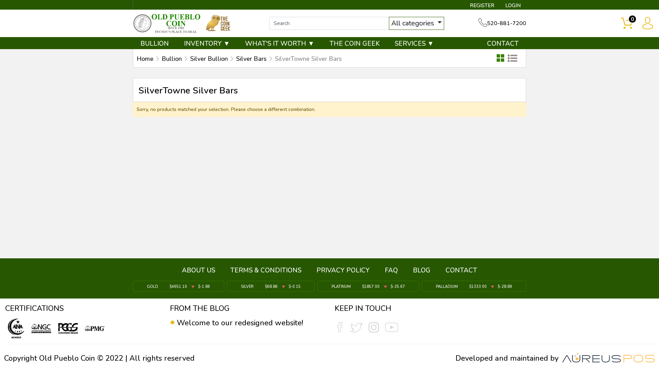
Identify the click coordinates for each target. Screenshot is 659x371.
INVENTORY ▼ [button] (207, 43)
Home (145, 59)
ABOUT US (198, 270)
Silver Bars (251, 59)
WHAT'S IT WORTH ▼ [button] (279, 43)
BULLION (154, 43)
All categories (413, 23)
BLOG (421, 270)
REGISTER (482, 5)
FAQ (391, 270)
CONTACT (503, 43)
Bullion (172, 59)
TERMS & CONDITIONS (265, 270)
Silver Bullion (209, 59)
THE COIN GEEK (355, 43)
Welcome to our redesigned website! (240, 323)
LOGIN (513, 5)
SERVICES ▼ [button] (414, 43)
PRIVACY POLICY (343, 270)
